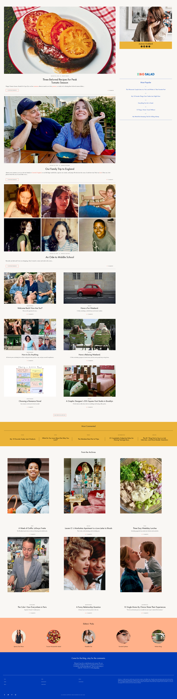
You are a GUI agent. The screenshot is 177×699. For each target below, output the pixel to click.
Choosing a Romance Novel (30, 401)
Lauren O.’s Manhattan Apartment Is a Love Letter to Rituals (88, 528)
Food (145, 525)
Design (89, 305)
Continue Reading (12, 90)
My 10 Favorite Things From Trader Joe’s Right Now (145, 96)
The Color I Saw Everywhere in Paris (32, 607)
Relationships (30, 305)
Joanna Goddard (65, 165)
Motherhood (145, 604)
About (5, 684)
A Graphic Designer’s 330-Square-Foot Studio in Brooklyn (89, 401)
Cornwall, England (36, 173)
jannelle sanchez (65, 253)
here (101, 173)
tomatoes (36, 86)
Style (32, 525)
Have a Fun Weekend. (89, 308)
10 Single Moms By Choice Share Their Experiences (145, 607)
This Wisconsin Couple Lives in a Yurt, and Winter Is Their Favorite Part (145, 89)
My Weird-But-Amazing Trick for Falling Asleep (145, 116)
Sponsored (32, 604)
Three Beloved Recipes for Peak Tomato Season (60, 81)
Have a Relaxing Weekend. (90, 354)
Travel (5, 681)
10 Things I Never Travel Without (145, 110)
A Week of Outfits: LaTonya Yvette (32, 528)
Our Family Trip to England (59, 169)
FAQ (42, 684)
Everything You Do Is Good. (145, 103)
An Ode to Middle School (60, 257)
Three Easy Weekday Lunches (145, 528)
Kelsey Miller (65, 76)
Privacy (44, 684)
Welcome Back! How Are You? (30, 308)
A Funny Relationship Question (88, 607)
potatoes (54, 86)
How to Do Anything (30, 354)
